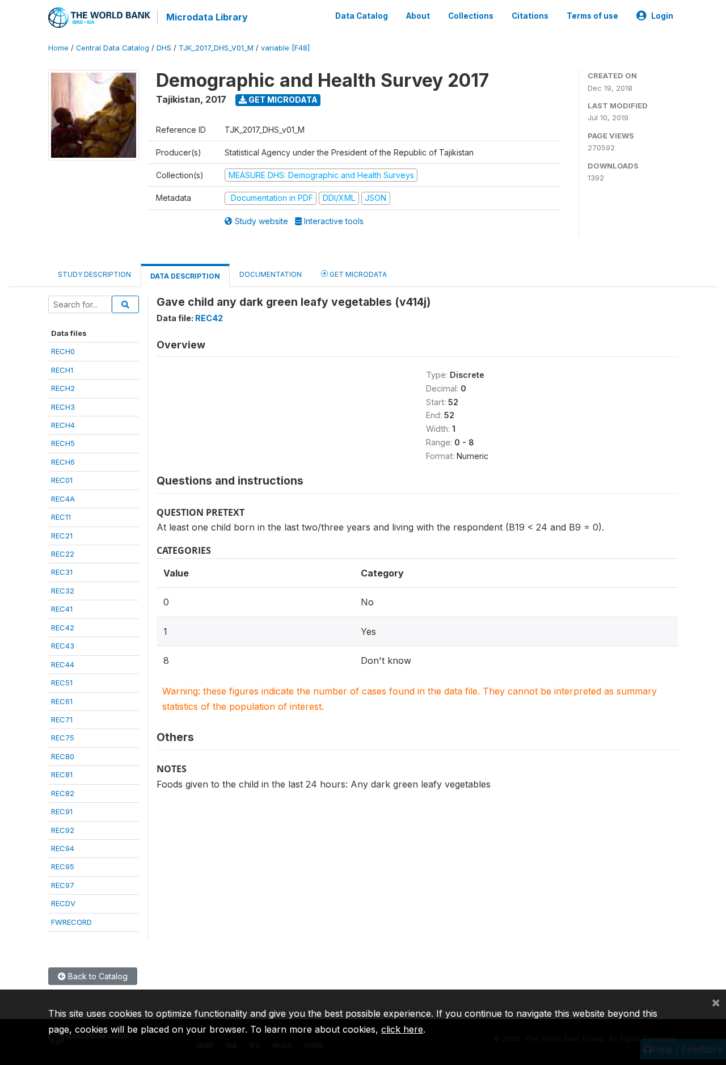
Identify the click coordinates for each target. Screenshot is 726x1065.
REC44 (62, 664)
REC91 (62, 811)
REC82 (62, 793)
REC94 (62, 848)
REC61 (62, 701)
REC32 (62, 590)
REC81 (62, 774)
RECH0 (63, 351)
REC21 (62, 535)
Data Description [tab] (185, 276)
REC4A (63, 498)
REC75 (62, 737)
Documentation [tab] (270, 274)
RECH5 (63, 443)
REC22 (62, 553)
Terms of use (592, 15)
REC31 (62, 571)
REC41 (62, 608)
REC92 (62, 830)
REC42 (62, 627)
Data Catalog (361, 15)
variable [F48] (285, 48)
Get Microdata (282, 99)
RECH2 (63, 388)
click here (402, 1029)
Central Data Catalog (112, 48)
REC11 (61, 516)
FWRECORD (71, 922)
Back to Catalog (97, 976)
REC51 (62, 682)
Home (58, 48)
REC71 (62, 719)
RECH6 (63, 461)
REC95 (62, 866)
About (418, 15)
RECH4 (63, 425)
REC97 (62, 885)
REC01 (62, 480)
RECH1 (62, 369)
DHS (164, 48)
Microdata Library (207, 17)
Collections (470, 15)
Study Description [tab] (94, 274)
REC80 (62, 756)
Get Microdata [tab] (357, 274)
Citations (530, 15)
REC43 (62, 645)
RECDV (63, 903)
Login (662, 15)
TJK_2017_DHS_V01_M (216, 48)
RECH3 (63, 406)
